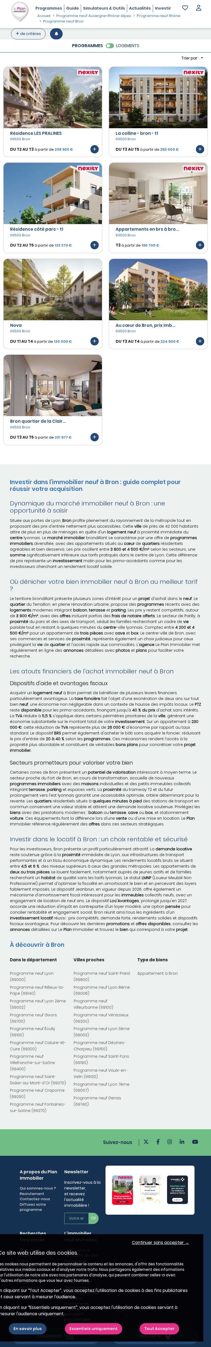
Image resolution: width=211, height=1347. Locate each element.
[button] (198, 8)
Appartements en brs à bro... (147, 229)
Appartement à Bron (157, 973)
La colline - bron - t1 (137, 133)
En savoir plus (27, 1328)
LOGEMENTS (127, 45)
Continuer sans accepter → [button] (160, 1242)
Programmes (48, 8)
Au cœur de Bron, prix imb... (145, 325)
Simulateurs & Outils (104, 8)
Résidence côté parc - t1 (36, 229)
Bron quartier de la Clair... (38, 421)
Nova (16, 325)
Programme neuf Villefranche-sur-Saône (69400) (32, 1063)
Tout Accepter (159, 1328)
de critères (30, 33)
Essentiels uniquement (94, 1328)
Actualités (140, 8)
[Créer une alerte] (56, 33)
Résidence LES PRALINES (36, 133)
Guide (72, 8)
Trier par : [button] (190, 58)
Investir (163, 8)
